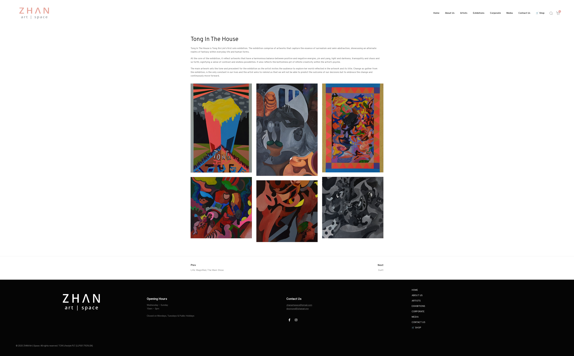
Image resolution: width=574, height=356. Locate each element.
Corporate (495, 13)
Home (436, 13)
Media (509, 13)
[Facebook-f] (289, 320)
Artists (463, 13)
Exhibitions (478, 13)
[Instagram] (296, 320)
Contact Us (524, 13)
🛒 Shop (540, 13)
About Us (449, 13)
